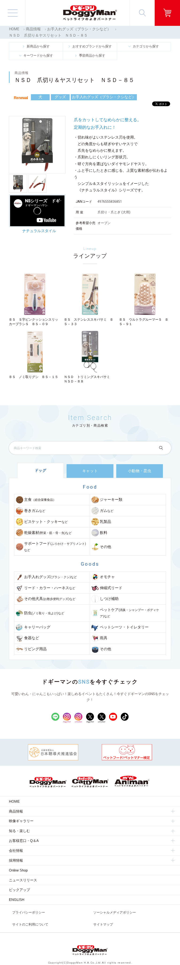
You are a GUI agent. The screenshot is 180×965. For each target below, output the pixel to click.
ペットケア (129, 613)
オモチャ (107, 577)
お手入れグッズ (50, 577)
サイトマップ (103, 924)
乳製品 (105, 522)
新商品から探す (38, 46)
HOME (14, 29)
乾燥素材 (48, 533)
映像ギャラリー (21, 821)
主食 (40, 500)
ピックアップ (19, 890)
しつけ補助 (109, 599)
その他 (105, 547)
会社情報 (16, 850)
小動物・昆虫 (139, 471)
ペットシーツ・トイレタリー (124, 627)
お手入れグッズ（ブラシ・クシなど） (79, 29)
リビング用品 (35, 649)
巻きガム (34, 511)
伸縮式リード (111, 588)
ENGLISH (16, 900)
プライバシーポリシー (28, 912)
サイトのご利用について (30, 924)
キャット (90, 471)
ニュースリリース (23, 880)
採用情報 (16, 860)
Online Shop (18, 870)
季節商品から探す (92, 55)
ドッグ (40, 470)
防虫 (44, 613)
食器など (31, 638)
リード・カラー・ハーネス (49, 588)
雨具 (103, 638)
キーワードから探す (38, 55)
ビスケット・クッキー (46, 522)
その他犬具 (49, 599)
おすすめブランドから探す (92, 46)
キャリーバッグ (37, 627)
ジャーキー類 (111, 500)
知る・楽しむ (19, 831)
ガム (106, 511)
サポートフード (55, 546)
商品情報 (33, 29)
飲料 (103, 533)
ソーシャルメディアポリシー (114, 912)
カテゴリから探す (146, 46)
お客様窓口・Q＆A (24, 841)
